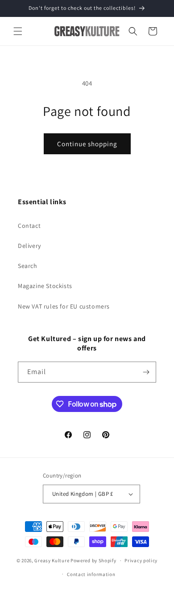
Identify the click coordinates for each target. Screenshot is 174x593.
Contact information (91, 574)
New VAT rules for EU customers (64, 306)
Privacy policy (140, 560)
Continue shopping (87, 144)
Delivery (29, 246)
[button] (18, 31)
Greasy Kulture (51, 560)
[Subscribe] (146, 372)
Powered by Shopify (93, 560)
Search (27, 266)
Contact (29, 226)
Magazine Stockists (45, 286)
